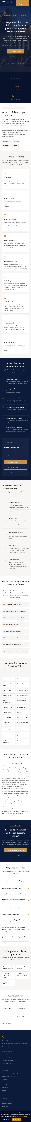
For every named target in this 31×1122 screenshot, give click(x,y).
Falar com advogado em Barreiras (16, 850)
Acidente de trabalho (22, 690)
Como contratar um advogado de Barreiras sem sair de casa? (14, 921)
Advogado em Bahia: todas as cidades (11, 1073)
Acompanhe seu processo (8, 1084)
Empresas (16, 141)
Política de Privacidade (21, 1116)
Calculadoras (5, 1087)
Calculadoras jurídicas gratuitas (7, 1022)
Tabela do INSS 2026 (8, 1015)
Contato (4, 1090)
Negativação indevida (6, 723)
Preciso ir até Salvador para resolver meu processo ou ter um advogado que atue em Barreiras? (13, 929)
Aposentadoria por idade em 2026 (22, 1015)
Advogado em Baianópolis (6, 982)
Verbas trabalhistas (8, 690)
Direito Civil (5, 1055)
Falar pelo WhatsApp (15, 51)
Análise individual (6, 1106)
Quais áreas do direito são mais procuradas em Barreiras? (14, 938)
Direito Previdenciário (7, 1066)
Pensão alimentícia (7, 712)
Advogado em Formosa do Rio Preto (7, 975)
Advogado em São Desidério (21, 967)
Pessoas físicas (7, 141)
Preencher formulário (12, 467)
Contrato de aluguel (22, 678)
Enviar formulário (15, 856)
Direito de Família (6, 1057)
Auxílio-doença (21, 707)
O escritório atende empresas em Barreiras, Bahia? (14, 900)
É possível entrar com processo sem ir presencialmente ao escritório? (12, 908)
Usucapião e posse (7, 729)
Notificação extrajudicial (6, 741)
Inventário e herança (22, 717)
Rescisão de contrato (22, 683)
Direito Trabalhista (6, 1063)
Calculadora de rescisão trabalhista (8, 1009)
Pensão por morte (7, 707)
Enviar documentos (15, 57)
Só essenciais (6, 1119)
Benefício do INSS (21, 700)
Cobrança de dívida (8, 678)
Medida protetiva (7, 734)
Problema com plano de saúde (22, 723)
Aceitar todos (16, 1119)
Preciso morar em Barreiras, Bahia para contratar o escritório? (13, 882)
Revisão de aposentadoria (6, 701)
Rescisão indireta (7, 695)
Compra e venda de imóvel (8, 684)
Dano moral (20, 729)
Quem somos (5, 1079)
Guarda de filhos (7, 717)
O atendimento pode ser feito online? (12, 888)
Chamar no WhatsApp (13, 462)
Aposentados (6, 145)
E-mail (3, 1100)
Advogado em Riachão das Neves (22, 974)
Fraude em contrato (22, 740)
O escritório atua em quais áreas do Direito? (14, 894)
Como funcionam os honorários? (11, 914)
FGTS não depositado (22, 695)
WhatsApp (4, 1098)
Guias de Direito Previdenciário (21, 1009)
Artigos (3, 1082)
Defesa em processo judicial (22, 734)
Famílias (15, 145)
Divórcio (19, 712)
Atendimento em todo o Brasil (9, 1076)
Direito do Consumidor (7, 1060)
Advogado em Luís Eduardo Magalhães (8, 967)
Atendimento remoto (7, 1103)
